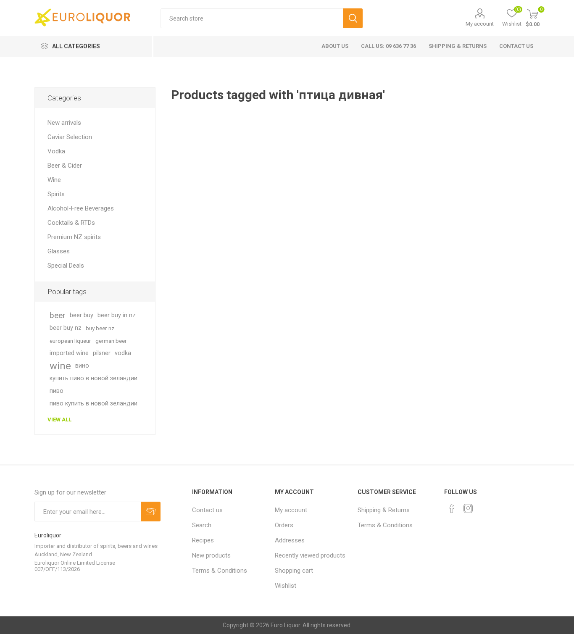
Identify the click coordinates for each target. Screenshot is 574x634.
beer (58, 315)
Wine (54, 180)
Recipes (203, 540)
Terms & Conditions (219, 570)
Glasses (58, 251)
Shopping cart (294, 570)
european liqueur (70, 340)
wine (60, 366)
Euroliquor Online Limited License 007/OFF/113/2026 (74, 566)
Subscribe (151, 511)
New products (211, 555)
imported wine (69, 353)
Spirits (56, 194)
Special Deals (65, 265)
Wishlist (285, 585)
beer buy (81, 315)
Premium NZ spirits (74, 237)
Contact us (516, 46)
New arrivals (64, 122)
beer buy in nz (116, 315)
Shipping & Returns (458, 46)
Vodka (56, 151)
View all (59, 419)
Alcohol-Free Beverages (80, 208)
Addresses (290, 540)
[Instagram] (468, 508)
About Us (334, 46)
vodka (123, 353)
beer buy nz (66, 327)
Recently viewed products (310, 555)
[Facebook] (452, 508)
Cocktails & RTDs (71, 222)
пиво (56, 391)
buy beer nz (100, 328)
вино (82, 365)
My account (480, 24)
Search (353, 18)
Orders (284, 525)
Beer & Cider (64, 165)
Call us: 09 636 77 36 (388, 46)
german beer (111, 340)
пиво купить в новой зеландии (93, 403)
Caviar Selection (69, 137)
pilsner (102, 353)
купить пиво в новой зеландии (93, 378)
